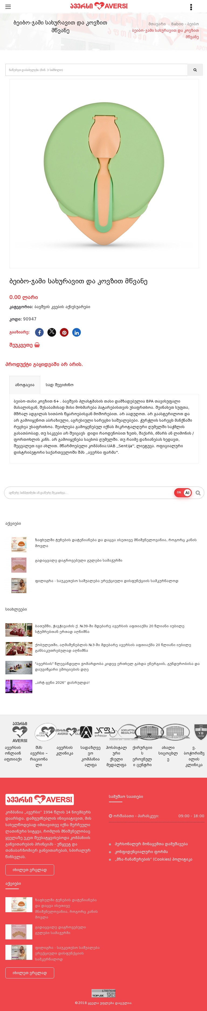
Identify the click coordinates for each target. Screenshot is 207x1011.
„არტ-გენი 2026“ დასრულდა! (62, 683)
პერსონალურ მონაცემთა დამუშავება (151, 844)
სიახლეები (16, 609)
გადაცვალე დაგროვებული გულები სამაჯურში (78, 560)
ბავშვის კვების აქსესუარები (62, 306)
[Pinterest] (64, 332)
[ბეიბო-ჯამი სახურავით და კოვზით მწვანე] (104, 173)
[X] (51, 332)
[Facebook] (39, 332)
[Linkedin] (76, 332)
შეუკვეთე (21, 345)
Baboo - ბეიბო (185, 24)
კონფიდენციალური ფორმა (141, 852)
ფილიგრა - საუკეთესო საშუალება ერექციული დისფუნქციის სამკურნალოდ (106, 581)
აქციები (13, 523)
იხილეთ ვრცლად (30, 870)
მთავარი (157, 24)
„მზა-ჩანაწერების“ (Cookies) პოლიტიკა (153, 859)
